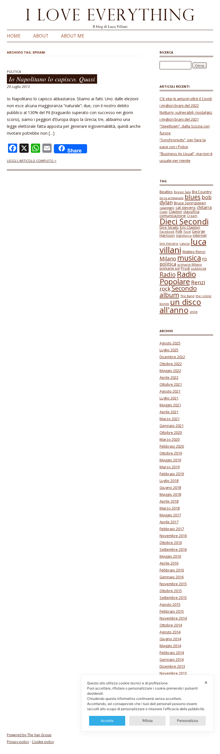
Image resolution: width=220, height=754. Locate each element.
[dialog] (147, 703)
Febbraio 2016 (172, 570)
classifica (191, 211)
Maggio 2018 (170, 494)
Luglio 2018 (169, 480)
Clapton (175, 211)
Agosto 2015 (170, 604)
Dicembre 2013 (172, 666)
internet (200, 235)
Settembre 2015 (173, 597)
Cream (192, 216)
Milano (168, 258)
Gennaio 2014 (172, 659)
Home (14, 36)
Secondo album (178, 291)
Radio (168, 275)
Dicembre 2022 (172, 356)
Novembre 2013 (173, 673)
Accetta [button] (107, 720)
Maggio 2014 (170, 645)
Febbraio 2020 (172, 446)
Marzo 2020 (170, 439)
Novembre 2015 (173, 583)
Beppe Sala (182, 192)
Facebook (167, 232)
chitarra (204, 207)
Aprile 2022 (169, 377)
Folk (179, 231)
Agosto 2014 (170, 631)
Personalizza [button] (187, 720)
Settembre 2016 (173, 549)
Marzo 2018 (170, 508)
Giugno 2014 (170, 638)
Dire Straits (169, 227)
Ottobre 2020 (171, 432)
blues (193, 197)
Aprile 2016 (169, 563)
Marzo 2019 (170, 466)
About (40, 36)
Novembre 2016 (173, 535)
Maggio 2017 (170, 515)
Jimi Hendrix (169, 244)
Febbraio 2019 (172, 473)
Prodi (185, 268)
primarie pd (170, 268)
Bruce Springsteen (190, 202)
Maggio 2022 (170, 370)
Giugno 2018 (170, 487)
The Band (187, 296)
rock (165, 288)
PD (204, 259)
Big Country (202, 191)
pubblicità (198, 269)
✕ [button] (206, 682)
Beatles (166, 191)
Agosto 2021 (170, 391)
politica (168, 264)
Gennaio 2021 (172, 425)
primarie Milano (189, 265)
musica (189, 258)
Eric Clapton (190, 227)
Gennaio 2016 (172, 576)
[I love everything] (110, 16)
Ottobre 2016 (171, 542)
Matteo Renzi (193, 251)
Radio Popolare (178, 278)
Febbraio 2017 (172, 528)
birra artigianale (172, 198)
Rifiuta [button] (147, 720)
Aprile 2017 (169, 521)
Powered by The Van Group (29, 735)
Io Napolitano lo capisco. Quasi (52, 79)
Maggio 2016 (170, 556)
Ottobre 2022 (171, 363)
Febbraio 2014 (172, 652)
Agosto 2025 (170, 343)
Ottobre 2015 (171, 590)
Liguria (185, 244)
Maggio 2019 (170, 460)
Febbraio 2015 (172, 611)
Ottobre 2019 (171, 453)
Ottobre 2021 (171, 384)
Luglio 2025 (169, 349)
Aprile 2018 (169, 501)
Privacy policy (18, 741)
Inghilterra (184, 236)
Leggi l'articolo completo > (31, 160)
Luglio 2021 (169, 398)
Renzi (198, 282)
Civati (164, 212)
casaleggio (167, 208)
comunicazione (173, 215)
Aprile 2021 (169, 411)
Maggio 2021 (170, 405)
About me (72, 36)
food (187, 232)
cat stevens (186, 207)
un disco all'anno (180, 306)
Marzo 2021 (170, 418)
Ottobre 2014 (171, 625)
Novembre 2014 (173, 618)
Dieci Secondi (184, 221)
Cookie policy (43, 741)
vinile (194, 312)
